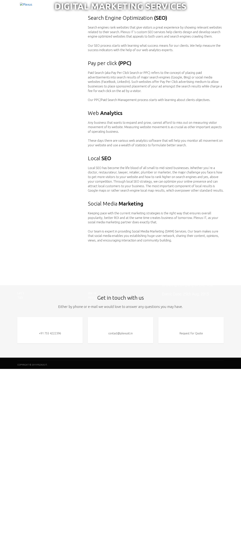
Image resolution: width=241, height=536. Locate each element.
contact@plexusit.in (120, 333)
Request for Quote (191, 333)
